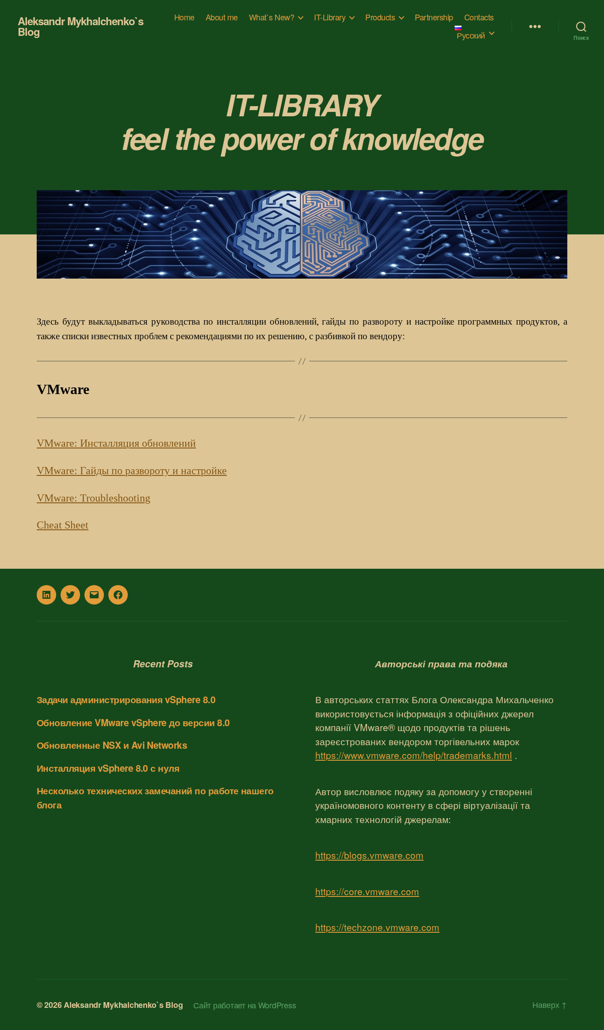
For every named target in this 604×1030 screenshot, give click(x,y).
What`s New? (271, 17)
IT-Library (329, 17)
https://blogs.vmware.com (369, 855)
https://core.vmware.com (367, 891)
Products (380, 17)
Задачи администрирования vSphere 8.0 (126, 699)
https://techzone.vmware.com (377, 927)
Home (184, 17)
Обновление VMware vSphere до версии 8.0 (133, 722)
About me (222, 17)
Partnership (434, 17)
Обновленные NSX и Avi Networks (112, 744)
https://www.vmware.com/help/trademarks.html (413, 755)
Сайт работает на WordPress (244, 1005)
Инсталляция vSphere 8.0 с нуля (108, 767)
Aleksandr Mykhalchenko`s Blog (80, 26)
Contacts (479, 17)
